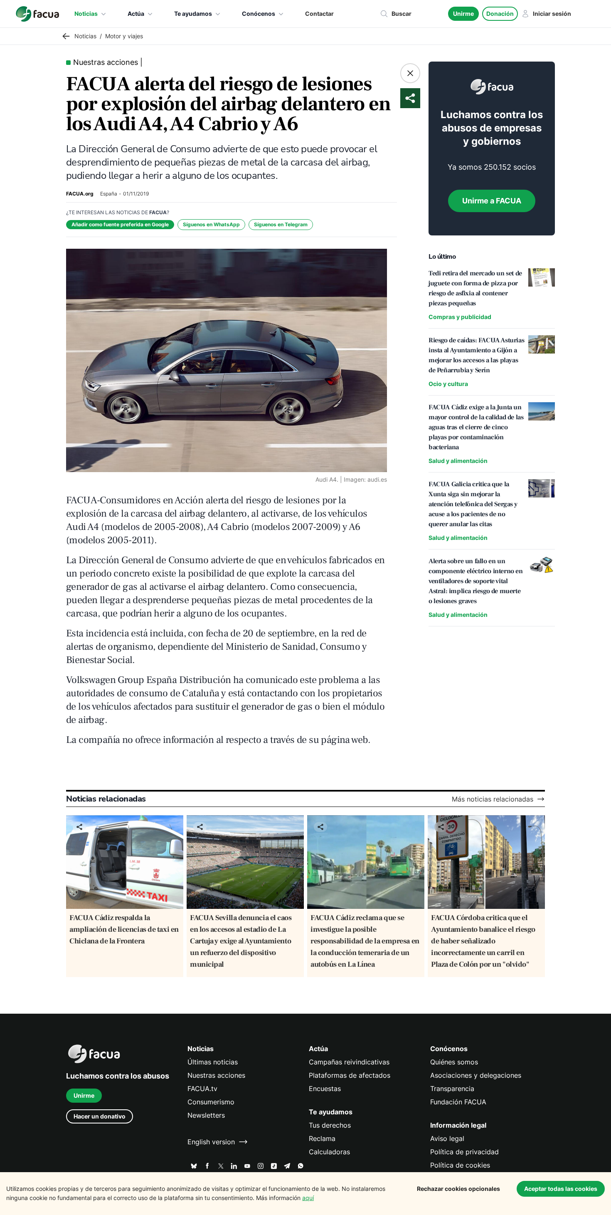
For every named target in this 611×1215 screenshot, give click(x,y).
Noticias (86, 13)
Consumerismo (210, 1102)
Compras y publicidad (460, 316)
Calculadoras (329, 1152)
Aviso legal (447, 1138)
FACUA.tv (202, 1088)
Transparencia (452, 1088)
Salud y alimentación (458, 460)
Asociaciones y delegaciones (475, 1075)
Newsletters (206, 1115)
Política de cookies (460, 1165)
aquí (308, 1197)
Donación (500, 13)
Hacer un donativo (100, 1116)
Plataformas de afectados (349, 1075)
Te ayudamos (193, 13)
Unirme (463, 13)
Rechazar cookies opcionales (458, 1188)
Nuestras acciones (216, 1075)
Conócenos (258, 13)
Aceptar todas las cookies (560, 1188)
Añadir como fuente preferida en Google (120, 224)
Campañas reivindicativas (349, 1062)
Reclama (322, 1138)
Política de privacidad (464, 1152)
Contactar (319, 13)
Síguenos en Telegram (281, 224)
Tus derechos (330, 1125)
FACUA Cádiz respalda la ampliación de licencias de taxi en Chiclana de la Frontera (124, 929)
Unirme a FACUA (491, 200)
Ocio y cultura (448, 383)
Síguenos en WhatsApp (211, 224)
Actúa (136, 13)
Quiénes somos (454, 1062)
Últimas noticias (212, 1062)
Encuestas (325, 1088)
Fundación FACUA (458, 1102)
